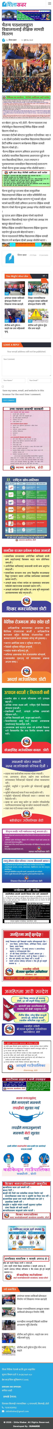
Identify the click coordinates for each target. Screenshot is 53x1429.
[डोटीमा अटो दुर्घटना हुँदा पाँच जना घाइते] (38, 316)
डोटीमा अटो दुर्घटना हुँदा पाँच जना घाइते (31, 1349)
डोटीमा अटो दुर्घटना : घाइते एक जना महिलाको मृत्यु (32, 1336)
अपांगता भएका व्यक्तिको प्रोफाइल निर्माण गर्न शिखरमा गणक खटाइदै (32, 1297)
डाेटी (7, 293)
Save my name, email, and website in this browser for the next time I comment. (23, 392)
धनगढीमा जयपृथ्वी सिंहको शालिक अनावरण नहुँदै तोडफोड (32, 1323)
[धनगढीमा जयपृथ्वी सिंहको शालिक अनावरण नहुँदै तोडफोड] (8, 1325)
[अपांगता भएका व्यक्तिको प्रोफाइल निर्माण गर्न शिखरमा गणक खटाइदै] (15, 288)
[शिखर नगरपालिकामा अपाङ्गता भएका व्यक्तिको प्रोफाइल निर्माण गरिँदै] (38, 288)
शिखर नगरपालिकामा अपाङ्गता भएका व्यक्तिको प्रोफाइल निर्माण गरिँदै (33, 1310)
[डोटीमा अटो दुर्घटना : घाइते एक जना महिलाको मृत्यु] (15, 316)
